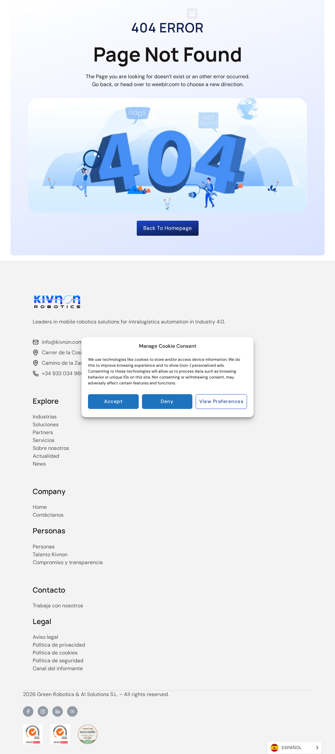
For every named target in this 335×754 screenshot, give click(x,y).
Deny (167, 401)
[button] (192, 13)
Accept (113, 401)
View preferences (221, 401)
